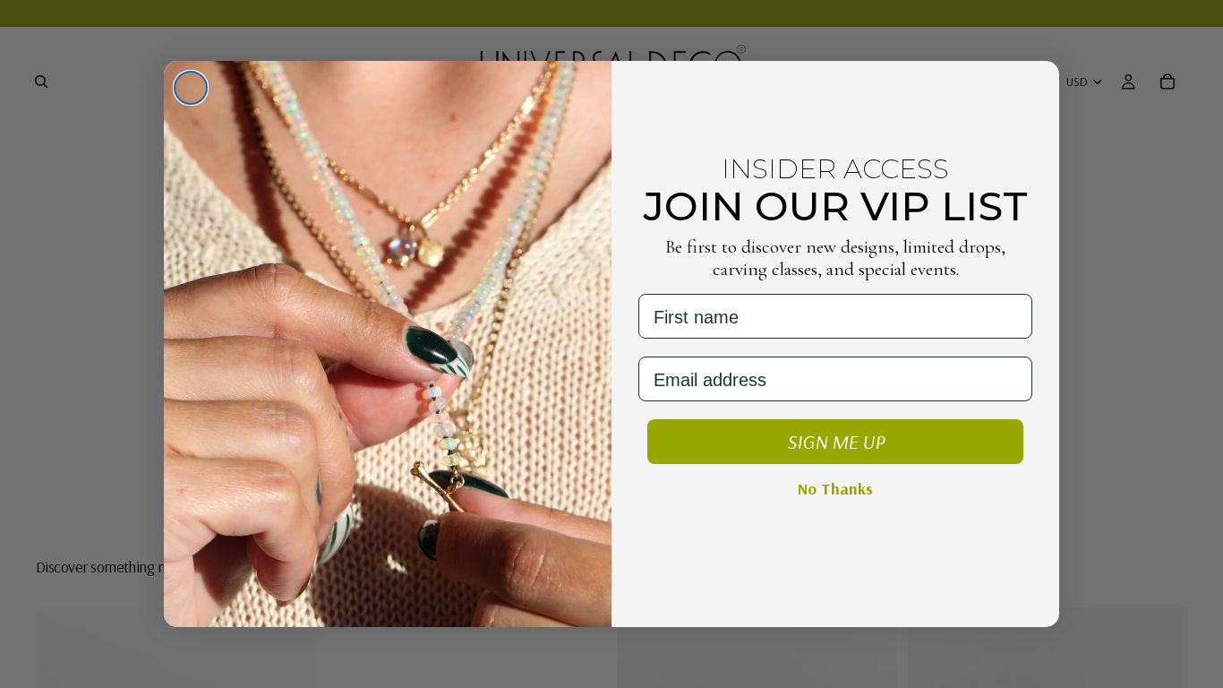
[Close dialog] (191, 88)
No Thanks (835, 488)
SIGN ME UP (836, 441)
